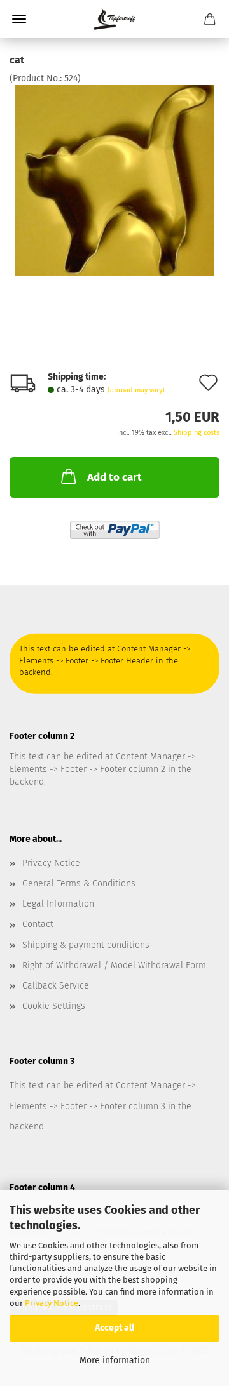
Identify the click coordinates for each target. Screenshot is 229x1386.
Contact (37, 924)
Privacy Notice (51, 1303)
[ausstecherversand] (115, 19)
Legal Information (58, 903)
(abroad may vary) (136, 390)
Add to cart (114, 477)
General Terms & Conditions (78, 883)
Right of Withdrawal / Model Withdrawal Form (114, 965)
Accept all (114, 1328)
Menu (19, 19)
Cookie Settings (53, 1006)
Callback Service (55, 985)
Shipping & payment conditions (85, 945)
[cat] (115, 180)
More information (115, 1360)
